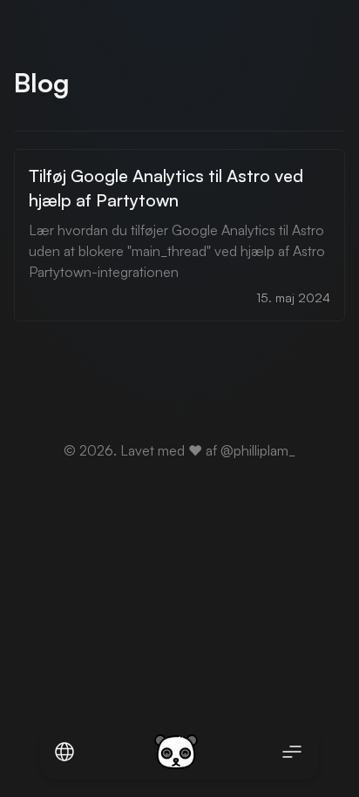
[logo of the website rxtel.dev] (176, 751)
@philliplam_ (257, 450)
